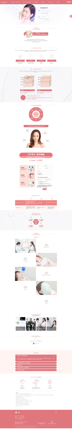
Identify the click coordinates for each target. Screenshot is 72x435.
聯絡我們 (16, 417)
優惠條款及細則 (48, 183)
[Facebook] (16, 412)
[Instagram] (19, 412)
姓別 (38, 167)
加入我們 (20, 417)
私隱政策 (44, 183)
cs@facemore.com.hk (20, 423)
